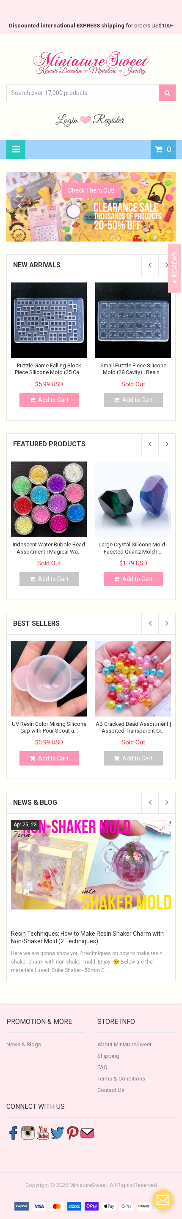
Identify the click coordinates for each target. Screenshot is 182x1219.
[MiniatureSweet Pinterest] (72, 1132)
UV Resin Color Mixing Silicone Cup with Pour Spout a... (49, 727)
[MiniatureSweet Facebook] (13, 1132)
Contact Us (110, 1090)
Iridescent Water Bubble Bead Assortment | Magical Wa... (49, 547)
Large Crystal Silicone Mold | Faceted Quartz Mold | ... (133, 547)
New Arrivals (37, 265)
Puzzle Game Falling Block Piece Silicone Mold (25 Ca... (49, 368)
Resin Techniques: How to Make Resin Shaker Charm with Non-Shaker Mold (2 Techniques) (87, 937)
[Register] (109, 120)
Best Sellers (36, 623)
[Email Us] (87, 1132)
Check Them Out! (91, 190)
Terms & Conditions (121, 1078)
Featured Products (49, 444)
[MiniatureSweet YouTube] (43, 1132)
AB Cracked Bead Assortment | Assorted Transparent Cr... (133, 727)
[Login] (67, 120)
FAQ (102, 1067)
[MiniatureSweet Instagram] (28, 1132)
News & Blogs (23, 1044)
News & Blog (35, 802)
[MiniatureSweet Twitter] (57, 1132)
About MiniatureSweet (124, 1044)
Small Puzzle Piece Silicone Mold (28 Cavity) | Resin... (133, 368)
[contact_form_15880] (163, 1200)
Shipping (108, 1056)
